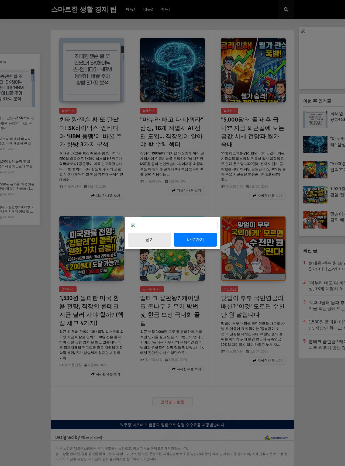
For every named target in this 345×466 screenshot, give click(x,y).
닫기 (149, 239)
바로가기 (195, 239)
